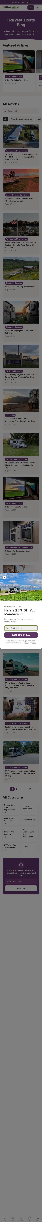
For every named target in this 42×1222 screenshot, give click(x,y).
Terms (34, 643)
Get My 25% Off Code (21, 635)
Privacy (27, 643)
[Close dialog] (4, 577)
